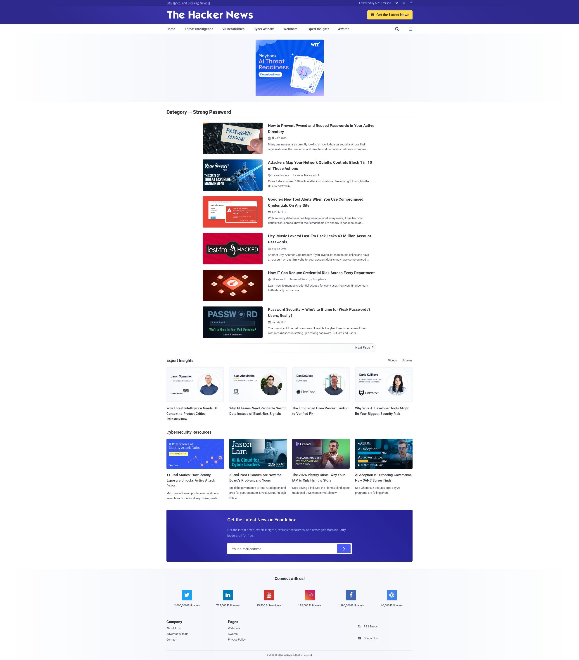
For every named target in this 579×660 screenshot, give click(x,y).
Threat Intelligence (198, 29)
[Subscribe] (344, 548)
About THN (173, 628)
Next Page (364, 347)
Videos (392, 360)
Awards (343, 29)
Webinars (290, 29)
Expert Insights (318, 29)
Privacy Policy (237, 639)
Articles (407, 360)
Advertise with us (177, 634)
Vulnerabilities (233, 29)
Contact (171, 639)
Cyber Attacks (264, 29)
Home (170, 29)
